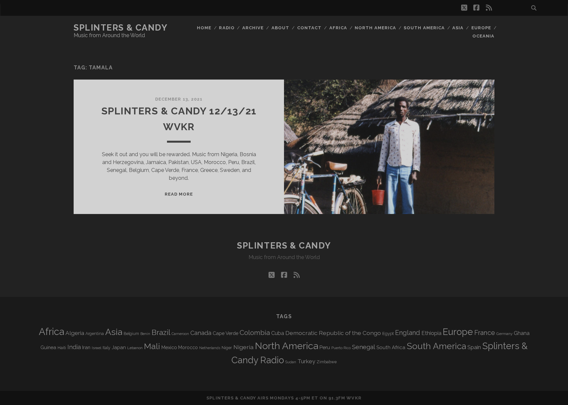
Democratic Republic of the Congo (333, 332)
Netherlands (209, 348)
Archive (253, 27)
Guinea (48, 347)
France (484, 333)
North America (375, 27)
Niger (227, 347)
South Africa (390, 347)
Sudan (290, 362)
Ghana (522, 333)
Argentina (94, 333)
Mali (152, 346)
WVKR (353, 397)
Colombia (255, 333)
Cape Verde (225, 333)
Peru (325, 347)
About (280, 27)
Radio (226, 27)
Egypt (388, 333)
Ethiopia (431, 333)
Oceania (483, 36)
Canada (200, 332)
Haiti (62, 347)
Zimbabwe (327, 362)
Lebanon (135, 347)
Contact (309, 27)
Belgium (131, 333)
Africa (338, 27)
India (74, 347)
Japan (119, 347)
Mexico (169, 347)
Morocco (188, 347)
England (407, 333)
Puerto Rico (341, 347)
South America (424, 27)
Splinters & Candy (121, 28)
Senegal (363, 346)
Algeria (74, 333)
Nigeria (243, 347)
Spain (474, 347)
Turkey (306, 361)
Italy (106, 347)
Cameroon (180, 334)
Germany (504, 333)
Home (204, 27)
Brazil (161, 332)
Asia (457, 27)
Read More (179, 194)
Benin (145, 334)
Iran (86, 347)
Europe (481, 27)
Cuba (277, 333)
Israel (96, 347)
